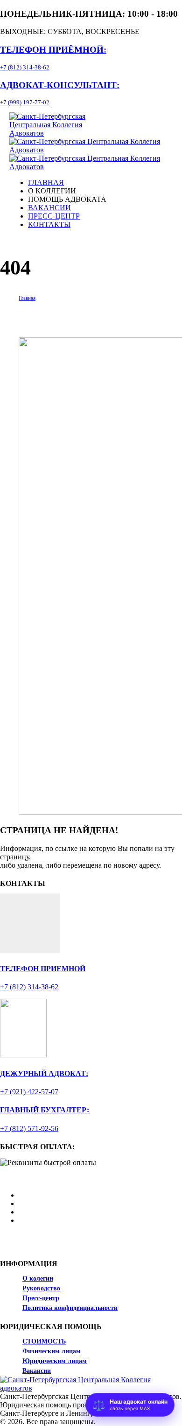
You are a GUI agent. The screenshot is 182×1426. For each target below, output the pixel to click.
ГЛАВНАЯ (46, 182)
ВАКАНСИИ (49, 208)
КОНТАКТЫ (49, 224)
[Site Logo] (61, 133)
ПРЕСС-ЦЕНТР (54, 216)
